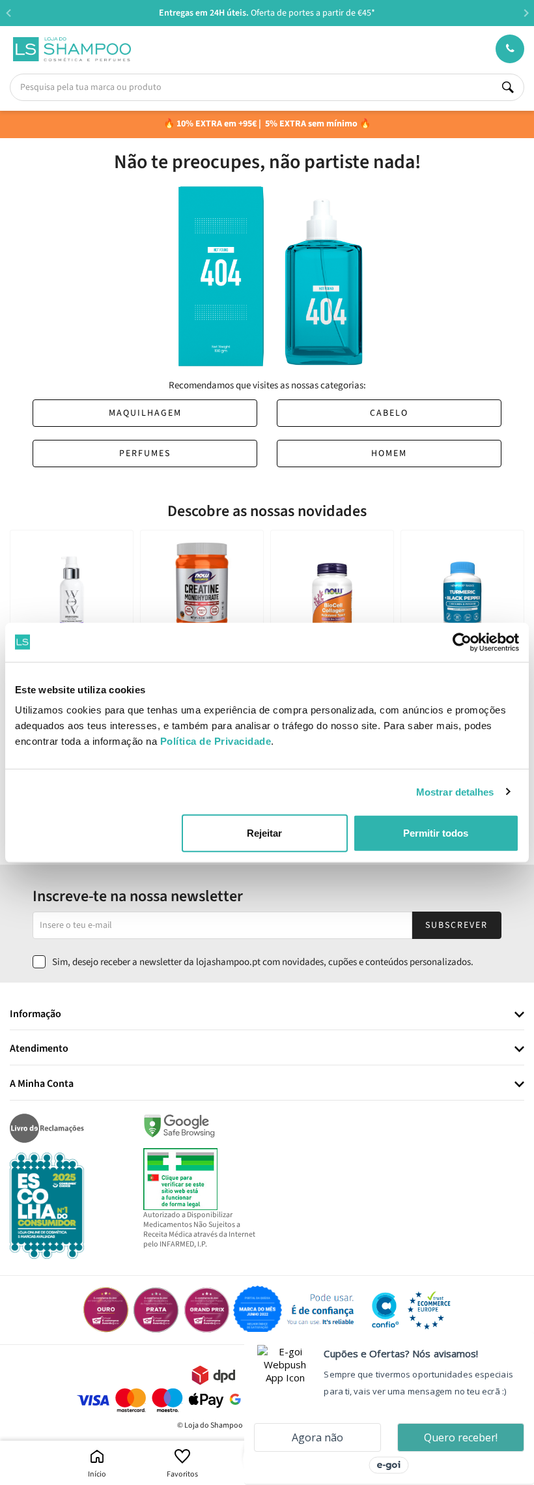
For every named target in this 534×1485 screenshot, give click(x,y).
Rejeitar (264, 833)
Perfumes (145, 453)
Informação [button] (35, 1014)
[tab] (267, 1015)
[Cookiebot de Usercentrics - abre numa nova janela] (462, 642)
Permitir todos (435, 833)
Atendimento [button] (39, 1049)
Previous (8, 13)
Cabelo (389, 413)
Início (97, 1474)
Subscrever (456, 925)
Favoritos (182, 1474)
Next (526, 13)
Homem (389, 453)
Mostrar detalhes (455, 791)
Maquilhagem (145, 413)
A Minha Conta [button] (42, 1084)
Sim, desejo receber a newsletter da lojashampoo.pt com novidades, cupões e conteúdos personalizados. (262, 962)
